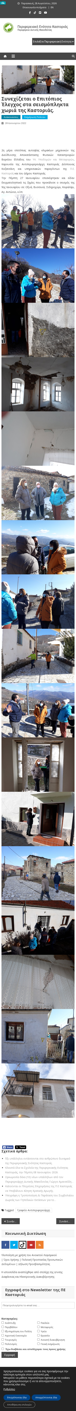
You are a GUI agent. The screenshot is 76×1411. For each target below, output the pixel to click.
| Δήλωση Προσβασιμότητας (33, 1264)
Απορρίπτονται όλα (46, 1397)
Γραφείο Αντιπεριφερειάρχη (33, 1210)
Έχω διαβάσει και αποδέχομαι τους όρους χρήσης (35, 1349)
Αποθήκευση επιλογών (19, 1404)
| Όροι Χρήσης (10, 1259)
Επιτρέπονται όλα (17, 1397)
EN (52, 7)
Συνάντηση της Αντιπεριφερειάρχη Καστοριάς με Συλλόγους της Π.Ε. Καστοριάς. (67, 1221)
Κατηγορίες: (9, 1318)
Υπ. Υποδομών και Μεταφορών (53, 159)
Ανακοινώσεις (11, 117)
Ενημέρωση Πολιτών (34, 117)
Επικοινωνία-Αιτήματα (34, 7)
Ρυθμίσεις (9, 1389)
